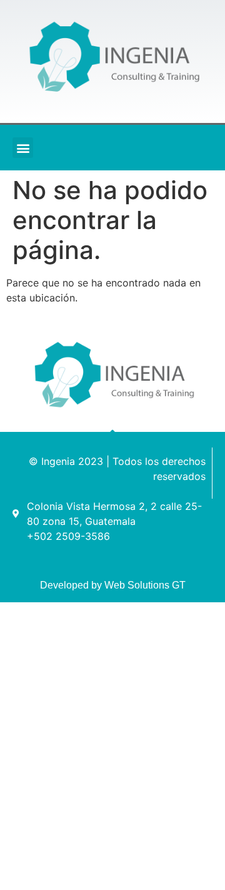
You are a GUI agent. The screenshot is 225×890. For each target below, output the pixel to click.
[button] (22, 147)
